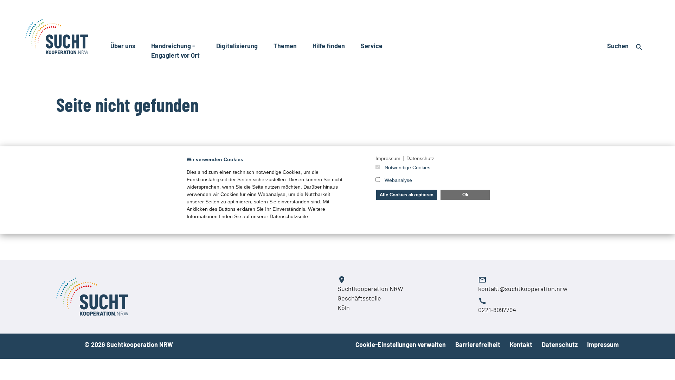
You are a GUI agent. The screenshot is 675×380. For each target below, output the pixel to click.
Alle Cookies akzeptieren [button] (406, 194)
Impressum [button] (387, 158)
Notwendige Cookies (407, 167)
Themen (285, 46)
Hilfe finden (329, 46)
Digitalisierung (237, 46)
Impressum (603, 344)
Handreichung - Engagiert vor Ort (175, 50)
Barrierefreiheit (477, 344)
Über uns (122, 46)
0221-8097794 (497, 310)
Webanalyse (398, 180)
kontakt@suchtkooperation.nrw (522, 288)
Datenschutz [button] (420, 158)
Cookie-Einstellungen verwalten (400, 344)
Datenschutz (560, 344)
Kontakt (521, 344)
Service (371, 46)
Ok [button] (465, 194)
